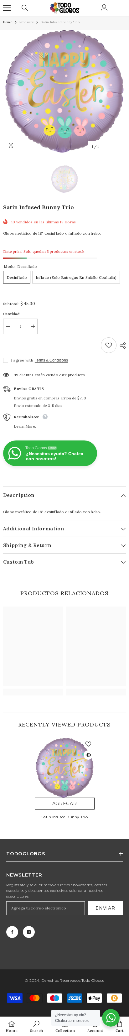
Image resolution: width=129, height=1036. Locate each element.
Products (26, 22)
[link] (33, 692)
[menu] (7, 8)
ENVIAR (105, 908)
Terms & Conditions (51, 360)
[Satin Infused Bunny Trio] (65, 768)
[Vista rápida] (88, 755)
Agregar (64, 803)
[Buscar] (24, 8)
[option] (64, 91)
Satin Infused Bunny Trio (64, 817)
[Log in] (104, 7)
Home (7, 22)
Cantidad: (11, 313)
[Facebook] (12, 932)
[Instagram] (29, 932)
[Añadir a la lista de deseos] (108, 345)
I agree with (22, 360)
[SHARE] (121, 345)
